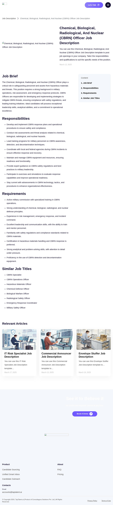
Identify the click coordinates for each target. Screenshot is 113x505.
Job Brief (87, 83)
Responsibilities (90, 88)
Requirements (89, 93)
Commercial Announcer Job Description (56, 355)
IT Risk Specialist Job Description (18, 355)
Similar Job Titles (91, 98)
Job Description (9, 18)
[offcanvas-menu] (108, 5)
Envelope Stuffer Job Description (92, 355)
